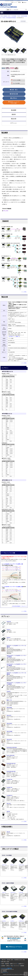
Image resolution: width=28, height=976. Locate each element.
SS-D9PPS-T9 (9, 795)
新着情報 (22, 965)
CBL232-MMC (9, 731)
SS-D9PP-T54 (9, 779)
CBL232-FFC (9, 739)
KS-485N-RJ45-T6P (12, 892)
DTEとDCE (5, 210)
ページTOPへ (24, 291)
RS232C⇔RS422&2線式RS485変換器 (9, 17)
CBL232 (8, 831)
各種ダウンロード (13, 963)
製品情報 (7, 963)
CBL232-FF (9, 715)
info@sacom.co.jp (5, 972)
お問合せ (24, 2)
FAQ (20, 2)
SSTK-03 (8, 629)
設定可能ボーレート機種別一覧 (14, 336)
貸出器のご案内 (10, 959)
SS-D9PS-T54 (9, 787)
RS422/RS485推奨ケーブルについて (19, 606)
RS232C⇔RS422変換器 (7, 855)
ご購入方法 (3, 959)
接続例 (14, 114)
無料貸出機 (14, 94)
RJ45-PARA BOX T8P (11, 771)
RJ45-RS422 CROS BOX (12, 747)
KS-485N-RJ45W (21, 892)
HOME (2, 963)
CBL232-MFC (9, 723)
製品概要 (13, 110)
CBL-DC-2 (9, 803)
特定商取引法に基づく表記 (19, 959)
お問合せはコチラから (15, 946)
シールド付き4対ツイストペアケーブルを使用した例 (12, 563)
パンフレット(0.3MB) (16, 80)
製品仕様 (13, 118)
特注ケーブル (9, 700)
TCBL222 (8, 691)
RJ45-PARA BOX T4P (11, 763)
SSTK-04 (8, 637)
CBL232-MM (9, 707)
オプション (13, 123)
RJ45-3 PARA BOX (10, 755)
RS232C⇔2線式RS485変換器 (8, 883)
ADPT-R (8, 811)
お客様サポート (21, 963)
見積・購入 (14, 89)
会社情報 (3, 965)
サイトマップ (15, 2)
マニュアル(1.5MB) (16, 83)
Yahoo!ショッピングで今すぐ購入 (14, 102)
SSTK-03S (9, 621)
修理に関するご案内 (5, 961)
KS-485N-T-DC (4, 892)
